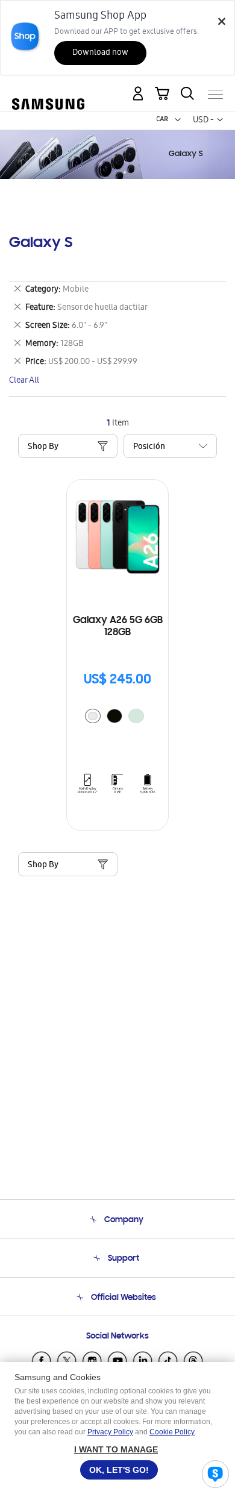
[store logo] (48, 89)
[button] (178, 120)
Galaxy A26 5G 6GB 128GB (118, 626)
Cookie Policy (172, 1432)
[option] (93, 716)
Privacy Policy (110, 1432)
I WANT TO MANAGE (116, 1449)
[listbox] (117, 717)
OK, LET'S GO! (119, 1470)
